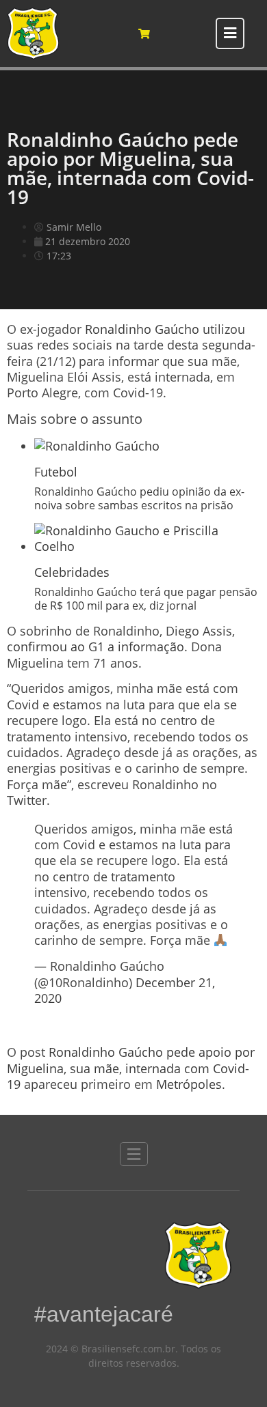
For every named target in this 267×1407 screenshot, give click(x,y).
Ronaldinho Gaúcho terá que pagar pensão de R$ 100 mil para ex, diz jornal (145, 598)
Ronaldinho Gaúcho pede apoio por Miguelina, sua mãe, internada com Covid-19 (131, 1068)
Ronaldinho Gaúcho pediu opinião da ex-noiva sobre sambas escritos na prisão (139, 498)
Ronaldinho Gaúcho (142, 329)
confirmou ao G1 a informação (95, 646)
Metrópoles (189, 1084)
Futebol (55, 472)
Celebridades (72, 572)
